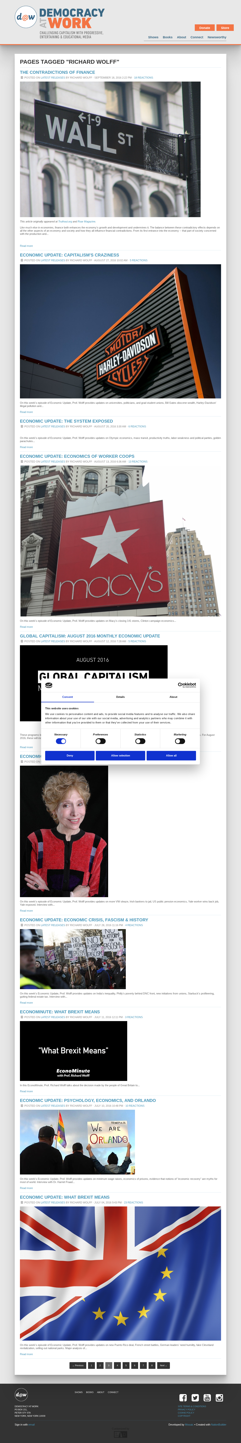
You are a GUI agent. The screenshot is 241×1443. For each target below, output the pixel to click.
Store (225, 28)
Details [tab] (120, 696)
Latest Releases (53, 77)
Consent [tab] (67, 696)
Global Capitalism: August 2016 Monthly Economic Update (90, 636)
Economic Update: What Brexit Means (65, 1197)
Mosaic (189, 1424)
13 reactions (137, 461)
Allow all (171, 755)
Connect (197, 37)
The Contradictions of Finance (57, 72)
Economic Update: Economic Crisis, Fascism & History (84, 919)
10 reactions (134, 1105)
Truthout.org (65, 221)
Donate (204, 28)
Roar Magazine (86, 221)
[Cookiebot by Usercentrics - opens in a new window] (180, 685)
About (181, 37)
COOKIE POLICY (186, 1413)
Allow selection (120, 755)
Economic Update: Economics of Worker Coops (77, 456)
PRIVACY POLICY (186, 1409)
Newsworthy (217, 37)
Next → (163, 1365)
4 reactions (134, 925)
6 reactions (137, 426)
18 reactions (143, 77)
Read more (26, 245)
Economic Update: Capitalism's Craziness (69, 255)
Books (168, 37)
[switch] (101, 741)
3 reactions (134, 1017)
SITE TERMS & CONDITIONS (192, 1406)
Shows (153, 37)
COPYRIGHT (184, 1416)
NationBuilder (218, 1424)
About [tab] (173, 696)
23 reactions (133, 1202)
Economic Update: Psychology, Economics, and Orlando (88, 1100)
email (31, 1424)
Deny (70, 755)
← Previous (77, 1365)
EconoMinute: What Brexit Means (60, 1011)
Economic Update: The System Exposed (66, 421)
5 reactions (138, 260)
